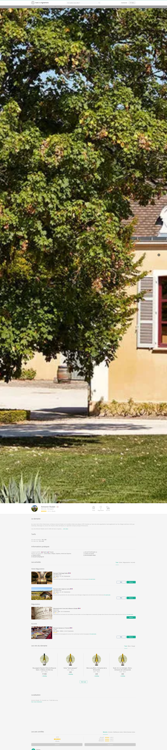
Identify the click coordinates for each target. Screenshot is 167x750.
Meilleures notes (118, 732)
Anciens (110, 732)
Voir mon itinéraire (36, 702)
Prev (8, 254)
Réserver (131, 582)
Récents (105, 732)
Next (158, 254)
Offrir (121, 582)
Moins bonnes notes (129, 732)
